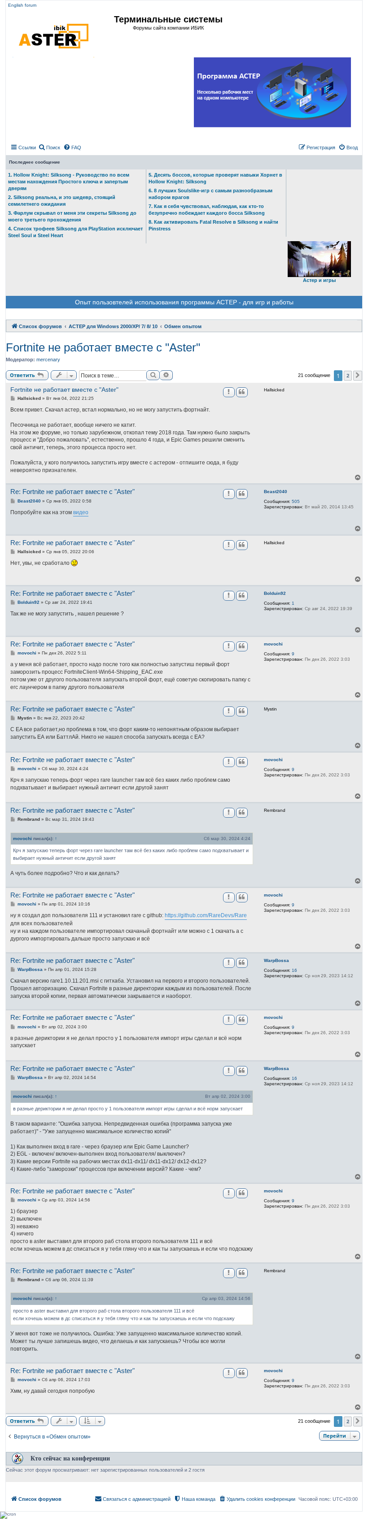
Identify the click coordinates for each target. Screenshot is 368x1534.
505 (296, 501)
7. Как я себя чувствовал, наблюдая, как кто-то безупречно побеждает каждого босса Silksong (207, 210)
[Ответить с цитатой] (242, 392)
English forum (22, 5)
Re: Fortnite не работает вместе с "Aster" (72, 491)
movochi (273, 643)
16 (294, 970)
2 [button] (347, 375)
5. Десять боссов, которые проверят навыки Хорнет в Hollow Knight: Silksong (215, 178)
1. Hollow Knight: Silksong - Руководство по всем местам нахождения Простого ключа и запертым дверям (68, 181)
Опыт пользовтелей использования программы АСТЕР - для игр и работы (184, 302)
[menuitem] (49, 147)
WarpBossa (276, 960)
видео (80, 512)
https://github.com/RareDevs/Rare (206, 915)
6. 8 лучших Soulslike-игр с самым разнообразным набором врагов (210, 194)
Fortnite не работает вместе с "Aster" (103, 347)
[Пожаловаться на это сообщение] (229, 392)
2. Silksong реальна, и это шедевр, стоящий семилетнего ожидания (61, 201)
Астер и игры (319, 280)
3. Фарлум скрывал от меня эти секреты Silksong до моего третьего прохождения (72, 216)
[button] (357, 376)
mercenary (48, 359)
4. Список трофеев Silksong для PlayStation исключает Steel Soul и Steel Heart (75, 232)
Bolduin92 (275, 593)
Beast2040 (275, 491)
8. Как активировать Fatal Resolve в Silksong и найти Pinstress (213, 225)
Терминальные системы (168, 19)
